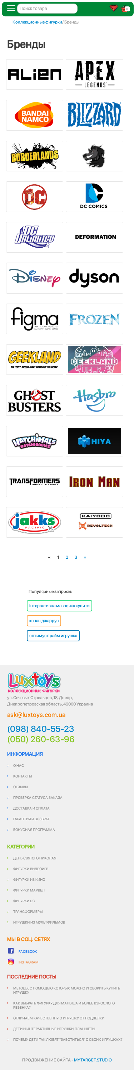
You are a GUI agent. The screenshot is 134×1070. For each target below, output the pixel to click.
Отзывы (20, 787)
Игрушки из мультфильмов (39, 922)
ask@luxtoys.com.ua (36, 714)
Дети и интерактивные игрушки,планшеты (54, 1029)
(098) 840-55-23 (40, 729)
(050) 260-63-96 (41, 739)
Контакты (22, 776)
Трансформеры (28, 911)
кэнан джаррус (44, 620)
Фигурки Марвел (29, 890)
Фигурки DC (24, 901)
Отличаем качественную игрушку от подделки (58, 1018)
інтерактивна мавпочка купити (59, 605)
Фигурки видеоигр (30, 869)
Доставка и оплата (31, 808)
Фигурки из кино (29, 879)
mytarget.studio (93, 1060)
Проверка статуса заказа (38, 797)
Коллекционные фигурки (37, 22)
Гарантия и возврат (31, 819)
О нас (18, 765)
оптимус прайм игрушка (53, 635)
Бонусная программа (34, 829)
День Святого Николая (34, 858)
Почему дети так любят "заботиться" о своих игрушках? (68, 1039)
